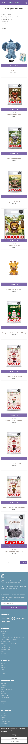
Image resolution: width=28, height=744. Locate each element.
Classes (3, 673)
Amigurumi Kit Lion (14, 245)
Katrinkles (3, 687)
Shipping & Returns (6, 649)
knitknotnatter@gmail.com (13, 582)
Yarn (2, 665)
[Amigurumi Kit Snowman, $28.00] (14, 399)
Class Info (3, 635)
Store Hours (4, 631)
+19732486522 (9, 577)
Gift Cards (3, 645)
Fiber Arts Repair (5, 641)
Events (3, 663)
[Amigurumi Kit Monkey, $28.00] (14, 181)
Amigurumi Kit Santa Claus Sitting (14, 333)
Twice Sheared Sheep (7, 689)
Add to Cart (15, 109)
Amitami (14, 71)
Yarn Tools (4, 667)
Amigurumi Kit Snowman (14, 420)
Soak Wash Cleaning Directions (9, 643)
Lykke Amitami (5, 24)
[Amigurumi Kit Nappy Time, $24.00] (14, 530)
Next (23, 562)
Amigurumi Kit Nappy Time (14, 551)
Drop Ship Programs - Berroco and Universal (13, 637)
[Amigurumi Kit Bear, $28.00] (14, 94)
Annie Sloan (4, 695)
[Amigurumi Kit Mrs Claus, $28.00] (14, 356)
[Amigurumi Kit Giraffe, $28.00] (14, 268)
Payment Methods (6, 647)
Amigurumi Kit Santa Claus (14, 464)
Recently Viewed (5, 721)
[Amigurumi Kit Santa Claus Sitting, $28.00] (14, 312)
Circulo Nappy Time (6, 19)
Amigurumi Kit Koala (14, 158)
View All (3, 703)
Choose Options (15, 66)
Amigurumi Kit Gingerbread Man (14, 507)
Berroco (3, 693)
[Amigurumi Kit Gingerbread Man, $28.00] (14, 487)
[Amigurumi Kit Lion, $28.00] (14, 225)
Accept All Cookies (14, 741)
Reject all (14, 738)
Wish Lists (4, 719)
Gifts (2, 671)
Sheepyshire (4, 701)
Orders (3, 713)
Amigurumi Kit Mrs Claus (14, 376)
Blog (2, 651)
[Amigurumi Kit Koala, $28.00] (14, 137)
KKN (2, 691)
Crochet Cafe (5, 21)
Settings (14, 735)
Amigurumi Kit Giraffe (13, 289)
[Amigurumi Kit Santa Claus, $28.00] (14, 443)
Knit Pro (3, 683)
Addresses (4, 717)
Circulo (3, 699)
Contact (3, 633)
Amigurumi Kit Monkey (14, 202)
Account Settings (5, 723)
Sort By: (4, 28)
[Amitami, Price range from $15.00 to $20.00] (14, 50)
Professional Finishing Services (9, 639)
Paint (2, 669)
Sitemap (3, 653)
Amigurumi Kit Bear (14, 114)
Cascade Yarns (5, 697)
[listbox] (13, 28)
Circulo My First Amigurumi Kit (9, 17)
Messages (4, 715)
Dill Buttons (4, 685)
